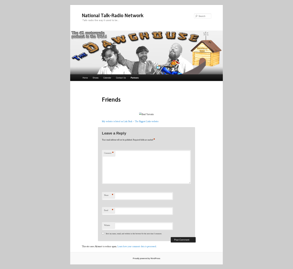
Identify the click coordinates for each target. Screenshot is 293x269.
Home (85, 77)
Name (108, 195)
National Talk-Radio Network (112, 15)
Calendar (107, 77)
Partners (135, 77)
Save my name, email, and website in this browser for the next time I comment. (134, 233)
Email (108, 210)
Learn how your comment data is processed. (137, 246)
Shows (96, 77)
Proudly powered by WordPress (146, 258)
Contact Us (121, 77)
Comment (109, 153)
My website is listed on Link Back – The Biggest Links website (130, 121)
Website (107, 225)
